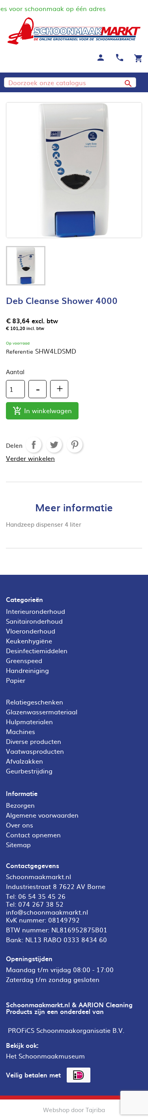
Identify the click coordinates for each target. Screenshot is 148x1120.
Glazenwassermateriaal (41, 711)
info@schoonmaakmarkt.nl (47, 912)
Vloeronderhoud (30, 630)
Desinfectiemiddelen (36, 650)
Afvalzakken (24, 761)
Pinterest (74, 445)
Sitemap (18, 844)
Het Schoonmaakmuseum (45, 1055)
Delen (33, 445)
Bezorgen (20, 805)
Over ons (19, 824)
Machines (20, 731)
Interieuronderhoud (35, 611)
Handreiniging (27, 670)
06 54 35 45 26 (42, 896)
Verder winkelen (30, 458)
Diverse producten (33, 741)
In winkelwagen (42, 411)
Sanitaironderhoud (34, 621)
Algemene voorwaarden (42, 815)
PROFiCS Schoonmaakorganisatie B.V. (66, 1030)
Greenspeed (24, 660)
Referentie (19, 351)
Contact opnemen (33, 834)
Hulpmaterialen (29, 721)
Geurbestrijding (29, 770)
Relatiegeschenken (34, 701)
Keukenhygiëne (29, 640)
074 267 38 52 (41, 904)
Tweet (54, 445)
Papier (15, 680)
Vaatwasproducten (35, 751)
